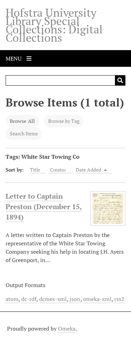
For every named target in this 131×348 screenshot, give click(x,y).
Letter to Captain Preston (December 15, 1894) (44, 206)
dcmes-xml (53, 299)
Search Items (24, 133)
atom (12, 299)
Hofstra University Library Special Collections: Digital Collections (54, 25)
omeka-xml (97, 299)
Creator (58, 169)
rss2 (119, 299)
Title (35, 169)
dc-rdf (28, 299)
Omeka (66, 328)
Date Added (89, 169)
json (75, 299)
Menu (14, 58)
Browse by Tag (63, 121)
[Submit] (120, 80)
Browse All (22, 121)
